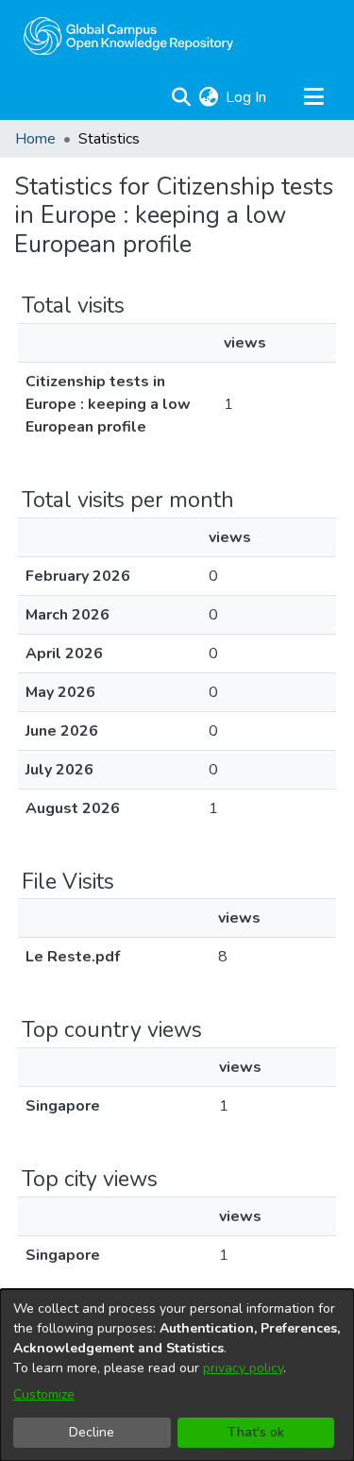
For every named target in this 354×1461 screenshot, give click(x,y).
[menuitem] (208, 97)
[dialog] (177, 1375)
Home (35, 138)
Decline (91, 1432)
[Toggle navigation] (313, 97)
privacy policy (243, 1368)
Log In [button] (247, 97)
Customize (44, 1394)
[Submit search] (181, 97)
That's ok (256, 1432)
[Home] (128, 36)
